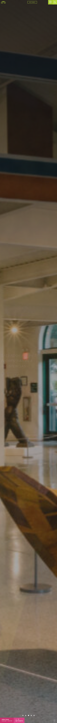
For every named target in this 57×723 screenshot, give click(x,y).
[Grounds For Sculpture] (3, 2)
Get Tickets (32, 2)
